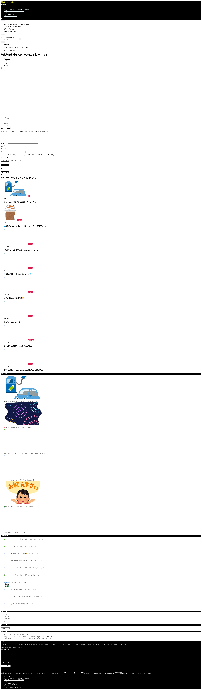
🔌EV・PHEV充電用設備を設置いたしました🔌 (20, 401)
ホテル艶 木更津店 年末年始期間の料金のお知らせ (26, 575)
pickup (5, 673)
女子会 (6, 620)
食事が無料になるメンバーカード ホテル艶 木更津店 (27, 560)
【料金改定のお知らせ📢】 (14, 532)
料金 (109, 673)
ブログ (7, 12)
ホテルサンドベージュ (28, 673)
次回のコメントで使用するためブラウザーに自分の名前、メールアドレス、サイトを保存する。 (30, 155)
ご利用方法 (7, 618)
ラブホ (57, 673)
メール (3, 149)
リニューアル (79, 673)
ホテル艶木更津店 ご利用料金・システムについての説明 (27, 539)
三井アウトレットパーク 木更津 (91, 673)
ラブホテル (67, 673)
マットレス (46, 673)
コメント (4, 143)
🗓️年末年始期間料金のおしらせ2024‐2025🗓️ (23, 589)
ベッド (19, 673)
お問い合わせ (10, 16)
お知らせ (6, 616)
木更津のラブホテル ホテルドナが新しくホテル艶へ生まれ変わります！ (24, 636)
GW (1, 673)
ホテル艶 (36, 673)
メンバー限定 (51, 673)
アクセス (9, 14)
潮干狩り (146, 673)
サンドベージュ (11, 673)
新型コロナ (112, 673)
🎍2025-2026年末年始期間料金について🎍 (19, 506)
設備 (5, 621)
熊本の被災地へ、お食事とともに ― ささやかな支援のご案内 (24, 453)
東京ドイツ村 (124, 673)
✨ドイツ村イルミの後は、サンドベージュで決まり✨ (26, 596)
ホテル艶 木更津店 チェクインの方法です (23, 546)
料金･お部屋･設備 (16, 9)
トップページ (9, 7)
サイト (2, 152)
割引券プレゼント (101, 673)
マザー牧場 (41, 673)
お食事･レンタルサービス (14, 11)
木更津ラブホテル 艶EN (16, 687)
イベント (6, 615)
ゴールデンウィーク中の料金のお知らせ (15, 634)
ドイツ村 (16, 673)
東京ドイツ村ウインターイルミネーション (136, 673)
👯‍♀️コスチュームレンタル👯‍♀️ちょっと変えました (24, 553)
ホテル (22, 673)
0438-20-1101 (5, 649)
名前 (3, 146)
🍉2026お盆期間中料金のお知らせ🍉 (17, 427)
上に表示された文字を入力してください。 (13, 160)
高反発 (149, 673)
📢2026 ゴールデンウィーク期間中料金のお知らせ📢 (22, 480)
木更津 (118, 673)
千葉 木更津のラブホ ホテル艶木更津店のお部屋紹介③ (27, 568)
